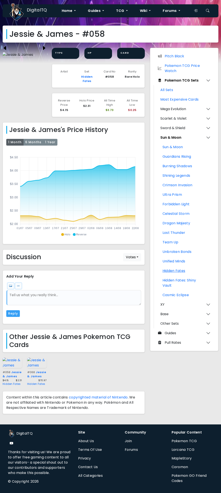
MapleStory (182, 458)
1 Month (15, 142)
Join (128, 440)
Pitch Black (174, 56)
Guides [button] (94, 10)
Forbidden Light (176, 204)
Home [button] (67, 10)
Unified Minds (174, 261)
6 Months (33, 142)
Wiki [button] (144, 10)
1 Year (50, 142)
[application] (73, 194)
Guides (170, 333)
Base (164, 314)
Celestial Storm (176, 213)
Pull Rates (173, 342)
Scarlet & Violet (173, 118)
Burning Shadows (177, 166)
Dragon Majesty (176, 223)
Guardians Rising (177, 156)
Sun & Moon (170, 137)
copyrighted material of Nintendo (98, 397)
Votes (131, 257)
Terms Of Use (90, 449)
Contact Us (88, 466)
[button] (65, 234)
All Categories (90, 475)
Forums (131, 449)
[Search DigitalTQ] (208, 11)
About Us (86, 440)
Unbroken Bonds (177, 251)
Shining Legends (176, 175)
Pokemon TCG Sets (182, 80)
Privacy (84, 458)
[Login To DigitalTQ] (195, 11)
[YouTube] (11, 443)
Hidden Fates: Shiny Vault (179, 283)
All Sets (166, 89)
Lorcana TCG (183, 449)
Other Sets (169, 323)
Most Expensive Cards (179, 99)
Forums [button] (170, 10)
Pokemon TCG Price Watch (182, 68)
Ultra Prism (172, 194)
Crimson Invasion (178, 185)
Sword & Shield (172, 127)
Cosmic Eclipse (176, 294)
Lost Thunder (174, 232)
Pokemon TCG (184, 440)
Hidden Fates (87, 79)
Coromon (180, 466)
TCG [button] (120, 10)
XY (162, 304)
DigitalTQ (37, 10)
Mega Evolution (173, 108)
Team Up (170, 242)
